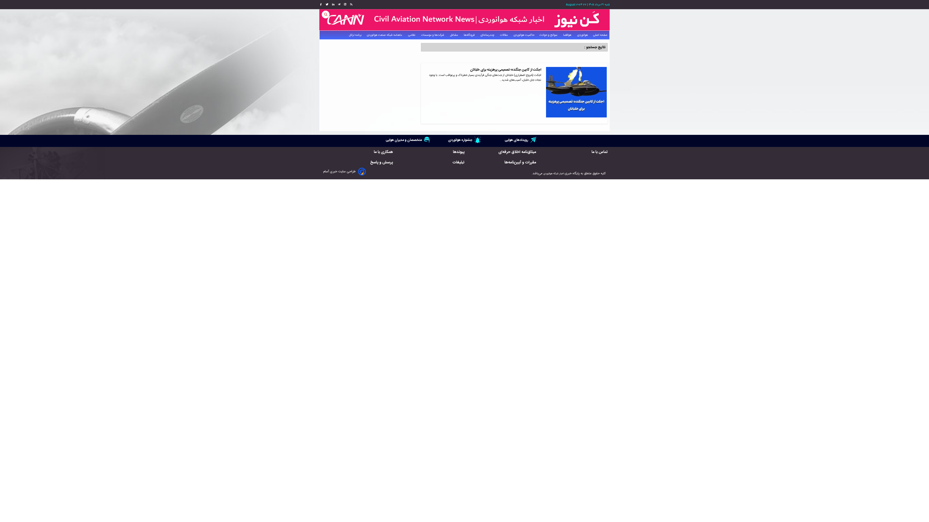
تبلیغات (458, 162)
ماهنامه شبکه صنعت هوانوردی (385, 35)
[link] (351, 4)
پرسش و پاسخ (381, 162)
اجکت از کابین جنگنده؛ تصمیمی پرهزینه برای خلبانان (505, 70)
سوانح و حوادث (548, 35)
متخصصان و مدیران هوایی (404, 140)
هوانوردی (582, 35)
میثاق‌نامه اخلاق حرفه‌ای (517, 152)
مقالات (504, 35)
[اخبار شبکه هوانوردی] (464, 19)
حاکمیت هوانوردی (524, 35)
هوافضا (567, 35)
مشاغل (454, 35)
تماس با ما (600, 152)
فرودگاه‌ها (469, 35)
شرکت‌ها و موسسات (433, 35)
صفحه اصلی (600, 35)
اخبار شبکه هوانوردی (553, 174)
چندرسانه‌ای (487, 35)
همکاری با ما (383, 152)
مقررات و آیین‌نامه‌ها (520, 162)
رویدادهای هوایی (516, 140)
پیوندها (458, 152)
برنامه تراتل (355, 35)
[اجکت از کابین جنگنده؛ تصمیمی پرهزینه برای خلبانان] (576, 93)
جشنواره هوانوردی (460, 140)
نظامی (412, 35)
